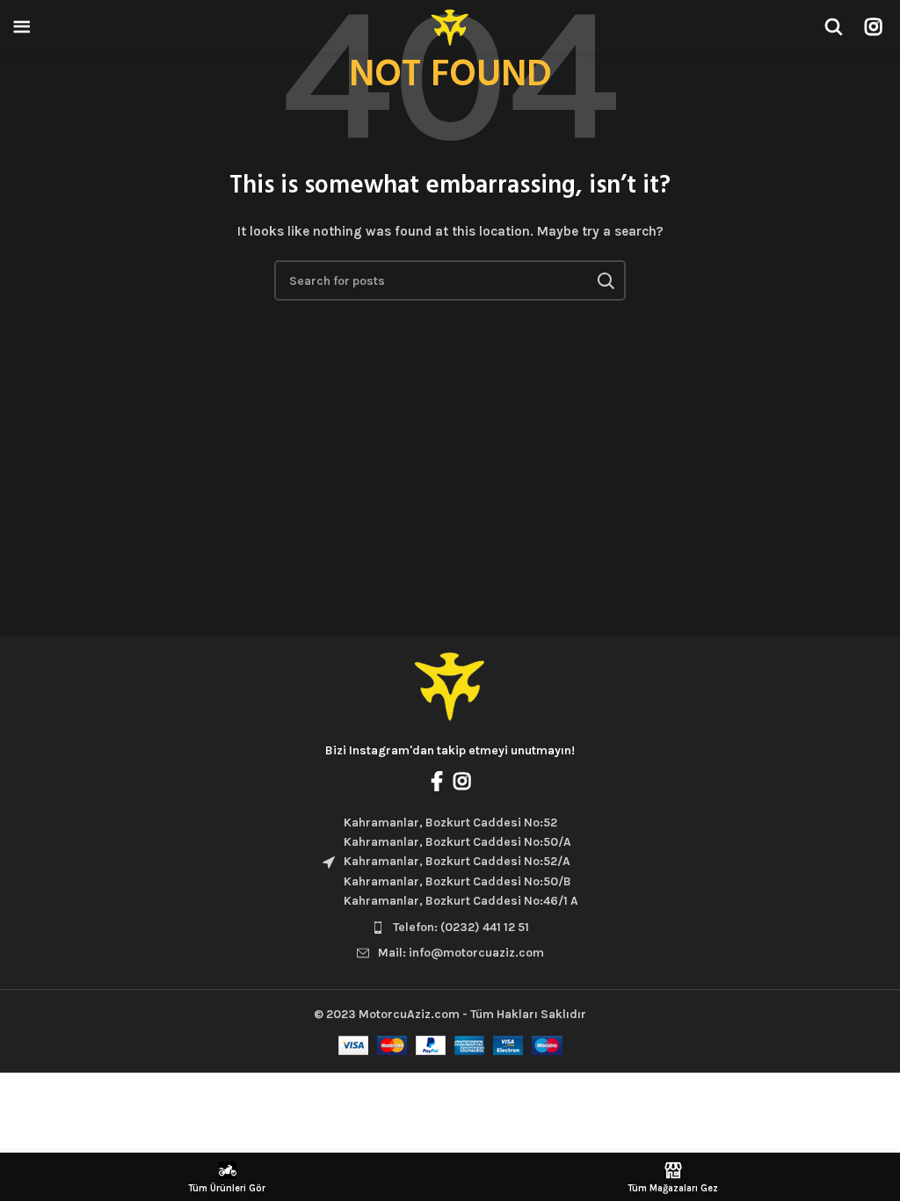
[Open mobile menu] (22, 26)
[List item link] (450, 927)
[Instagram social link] (873, 26)
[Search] (833, 26)
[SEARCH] (605, 280)
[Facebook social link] (436, 781)
